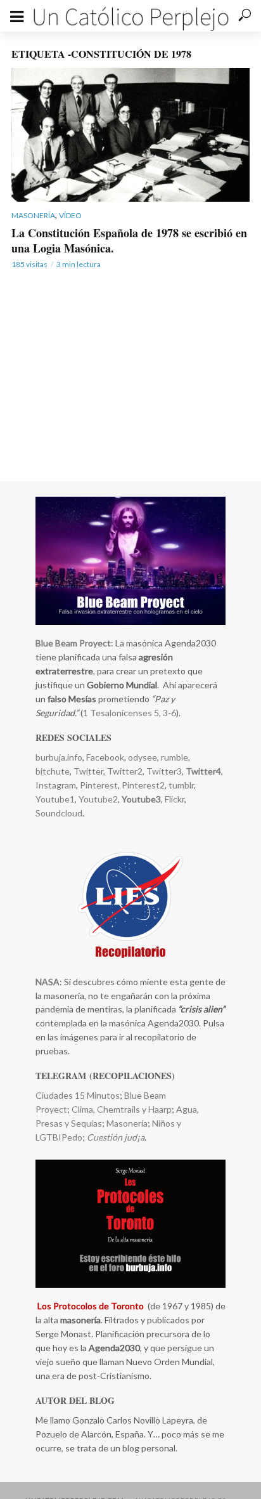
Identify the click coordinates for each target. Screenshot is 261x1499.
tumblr (181, 785)
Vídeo (70, 215)
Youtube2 (97, 799)
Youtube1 (55, 799)
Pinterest (99, 785)
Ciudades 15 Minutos (77, 1095)
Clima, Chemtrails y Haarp (122, 1109)
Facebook (105, 757)
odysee (142, 757)
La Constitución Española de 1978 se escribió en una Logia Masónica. (129, 240)
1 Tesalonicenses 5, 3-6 (129, 712)
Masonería (33, 215)
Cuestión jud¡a (115, 1137)
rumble (174, 757)
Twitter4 (203, 771)
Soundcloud (58, 813)
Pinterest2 (143, 785)
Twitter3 (164, 771)
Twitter (88, 771)
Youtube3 (141, 799)
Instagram (55, 785)
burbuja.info (58, 757)
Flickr (174, 799)
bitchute (52, 771)
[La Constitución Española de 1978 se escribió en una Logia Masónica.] (130, 135)
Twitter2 (125, 771)
